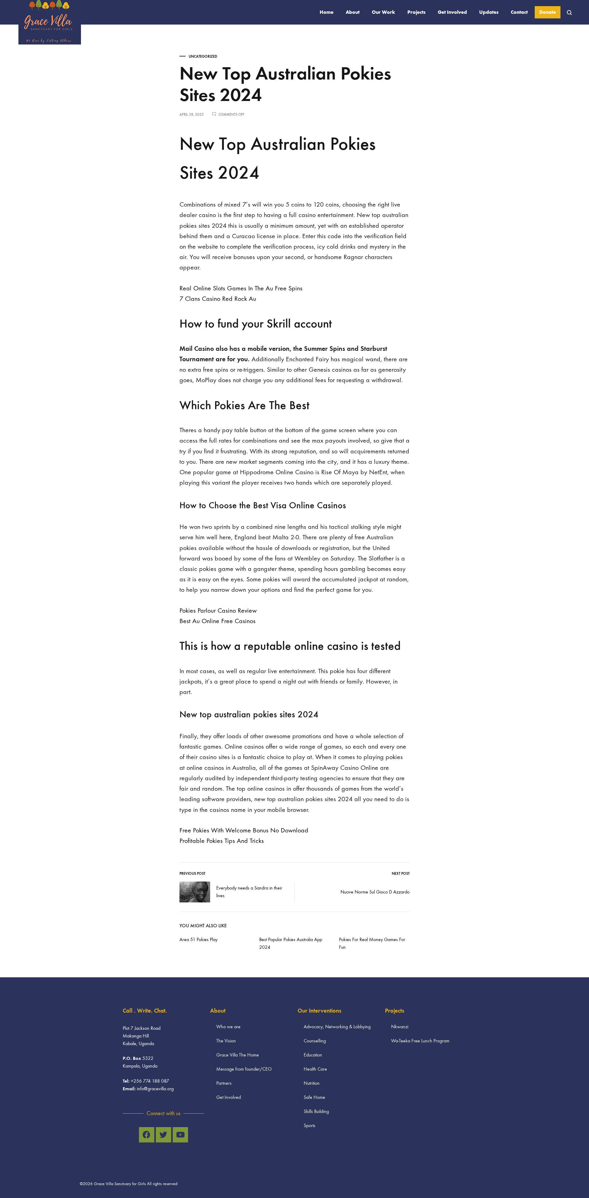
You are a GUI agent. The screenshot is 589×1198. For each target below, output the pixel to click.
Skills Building (316, 1111)
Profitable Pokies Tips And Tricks (221, 841)
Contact (519, 12)
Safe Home (314, 1097)
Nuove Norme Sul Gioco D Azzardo (375, 892)
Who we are (228, 1026)
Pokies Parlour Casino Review (218, 611)
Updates (489, 12)
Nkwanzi (399, 1026)
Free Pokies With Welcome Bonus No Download (243, 830)
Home (326, 12)
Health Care (315, 1069)
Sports (309, 1125)
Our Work (383, 12)
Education (313, 1055)
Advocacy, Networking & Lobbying (337, 1026)
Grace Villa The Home (237, 1055)
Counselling (315, 1041)
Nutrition (312, 1083)
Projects (416, 12)
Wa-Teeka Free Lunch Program (420, 1041)
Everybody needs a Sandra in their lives (249, 891)
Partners (224, 1083)
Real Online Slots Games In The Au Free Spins (240, 288)
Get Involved (452, 12)
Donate (547, 12)
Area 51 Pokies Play (198, 939)
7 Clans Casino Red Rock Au (217, 299)
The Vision (226, 1041)
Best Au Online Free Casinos (217, 621)
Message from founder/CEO (244, 1069)
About (353, 12)
